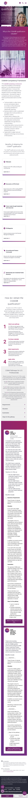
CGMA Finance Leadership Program (15, 381)
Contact (10, 789)
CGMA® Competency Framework (14, 81)
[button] (22, 3)
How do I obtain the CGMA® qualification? (14, 301)
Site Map (18, 789)
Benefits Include (10, 495)
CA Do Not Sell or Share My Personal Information (11, 791)
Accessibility (18, 787)
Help (14, 789)
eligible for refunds (10, 771)
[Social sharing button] (2, 787)
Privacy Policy (4, 789)
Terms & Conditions (9, 787)
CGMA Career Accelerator (13, 387)
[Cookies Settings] (2, 791)
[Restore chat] (25, 793)
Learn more (6, 171)
